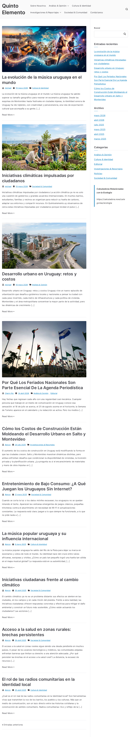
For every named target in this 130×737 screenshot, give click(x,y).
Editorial (54, 393)
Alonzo (8, 445)
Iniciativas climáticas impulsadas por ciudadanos (110, 62)
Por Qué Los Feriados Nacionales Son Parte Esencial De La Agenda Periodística (110, 80)
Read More (7, 114)
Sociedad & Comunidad (75, 12)
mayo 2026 (99, 115)
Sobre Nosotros (38, 5)
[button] (67, 6)
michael (8, 88)
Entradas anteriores (13, 724)
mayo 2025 (99, 129)
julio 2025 (99, 124)
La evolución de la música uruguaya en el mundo (106, 53)
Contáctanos (96, 12)
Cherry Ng (9, 393)
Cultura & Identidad (81, 5)
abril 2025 (99, 134)
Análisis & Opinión (57, 5)
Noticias (98, 173)
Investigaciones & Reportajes (44, 12)
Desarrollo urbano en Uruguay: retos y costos (109, 70)
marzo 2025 (100, 139)
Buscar (97, 28)
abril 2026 (99, 120)
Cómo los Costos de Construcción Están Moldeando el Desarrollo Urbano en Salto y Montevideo (44, 434)
